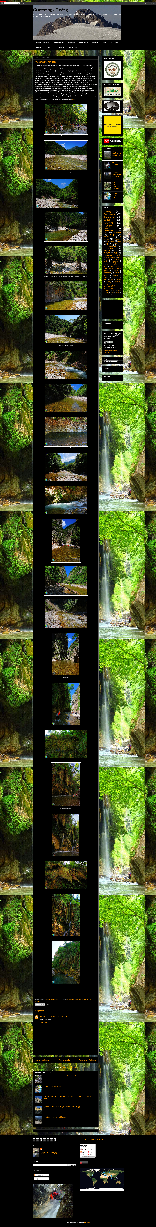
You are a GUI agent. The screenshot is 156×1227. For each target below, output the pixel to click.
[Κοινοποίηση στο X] (40, 1004)
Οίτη (119, 257)
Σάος (106, 232)
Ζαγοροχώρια (108, 248)
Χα (114, 290)
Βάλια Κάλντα (110, 257)
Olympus (38, 47)
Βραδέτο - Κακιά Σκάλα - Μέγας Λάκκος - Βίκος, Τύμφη (62, 1107)
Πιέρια (117, 254)
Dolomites (61, 47)
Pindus (106, 228)
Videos (104, 42)
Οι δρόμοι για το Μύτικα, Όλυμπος (55, 1117)
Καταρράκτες (83, 42)
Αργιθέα (117, 292)
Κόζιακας (116, 263)
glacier (117, 272)
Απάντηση (43, 1022)
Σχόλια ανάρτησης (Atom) (70, 1067)
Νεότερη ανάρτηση (42, 1060)
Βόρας (111, 279)
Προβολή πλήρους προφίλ (49, 1153)
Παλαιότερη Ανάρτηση (88, 1060)
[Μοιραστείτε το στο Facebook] (42, 1004)
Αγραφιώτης (77, 999)
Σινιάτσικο (107, 290)
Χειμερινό (107, 237)
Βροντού (115, 274)
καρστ (105, 295)
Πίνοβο (115, 270)
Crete (108, 259)
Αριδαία (118, 255)
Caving (107, 211)
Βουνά (107, 220)
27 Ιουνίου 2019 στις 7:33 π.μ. (57, 1016)
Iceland (116, 259)
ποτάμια (85, 999)
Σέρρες (119, 245)
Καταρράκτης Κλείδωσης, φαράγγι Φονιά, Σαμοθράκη (61, 1076)
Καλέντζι (112, 283)
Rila (112, 292)
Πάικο (105, 275)
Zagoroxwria (107, 272)
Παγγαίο (118, 239)
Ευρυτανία (117, 243)
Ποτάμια (95, 42)
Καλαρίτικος (115, 266)
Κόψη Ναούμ (108, 268)
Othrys (116, 252)
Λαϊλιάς (106, 264)
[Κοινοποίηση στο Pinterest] (44, 1004)
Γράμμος (108, 281)
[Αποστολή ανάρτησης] (48, 1004)
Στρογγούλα (108, 255)
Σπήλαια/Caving (58, 42)
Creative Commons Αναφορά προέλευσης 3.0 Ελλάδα (112, 350)
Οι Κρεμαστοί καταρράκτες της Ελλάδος (116, 153)
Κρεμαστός (107, 263)
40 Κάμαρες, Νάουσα (116, 163)
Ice (117, 250)
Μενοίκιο (115, 264)
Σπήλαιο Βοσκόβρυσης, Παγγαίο (116, 174)
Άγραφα (70, 999)
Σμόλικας (107, 252)
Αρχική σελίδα (64, 1060)
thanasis (43, 1016)
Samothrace (49, 47)
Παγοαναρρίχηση (109, 288)
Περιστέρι (107, 250)
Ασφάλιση (112, 246)
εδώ (73, 99)
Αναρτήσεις (39, 1175)
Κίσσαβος (115, 261)
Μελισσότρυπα (108, 286)
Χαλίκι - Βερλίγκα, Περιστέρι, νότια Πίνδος (116, 185)
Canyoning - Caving (50, 9)
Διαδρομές (71, 42)
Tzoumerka (109, 217)
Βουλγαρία (106, 294)
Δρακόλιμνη (107, 254)
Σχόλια (37, 1179)
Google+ (3, 1)
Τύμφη (112, 235)
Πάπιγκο (115, 275)
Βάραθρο (117, 232)
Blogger (86, 1222)
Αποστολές (114, 42)
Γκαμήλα (118, 279)
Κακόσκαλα (117, 281)
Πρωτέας (108, 222)
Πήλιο (105, 266)
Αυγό (105, 261)
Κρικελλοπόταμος (109, 285)
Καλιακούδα (116, 294)
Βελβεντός (115, 277)
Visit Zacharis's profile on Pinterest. (91, 1139)
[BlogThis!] (38, 1004)
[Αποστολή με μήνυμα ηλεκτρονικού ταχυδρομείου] (36, 1004)
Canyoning (109, 214)
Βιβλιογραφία (73, 47)
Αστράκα (106, 274)
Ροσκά (106, 277)
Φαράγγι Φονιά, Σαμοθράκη (53, 1086)
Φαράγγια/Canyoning (42, 42)
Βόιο (105, 279)
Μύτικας (110, 245)
